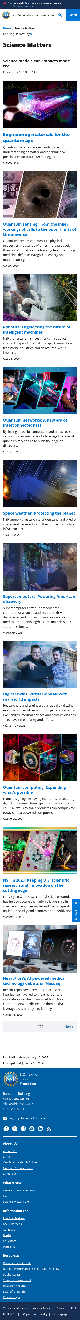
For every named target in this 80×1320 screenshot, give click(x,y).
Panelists (9, 1246)
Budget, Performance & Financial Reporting (31, 1269)
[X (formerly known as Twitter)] (15, 1129)
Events (7, 1196)
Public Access (12, 1274)
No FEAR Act (10, 1314)
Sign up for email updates (28, 1118)
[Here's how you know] (40, 4)
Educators (9, 1241)
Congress (9, 1229)
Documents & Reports (17, 1263)
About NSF (10, 1151)
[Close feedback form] (76, 903)
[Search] (60, 15)
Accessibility (40, 1314)
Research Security (14, 1286)
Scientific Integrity (14, 1291)
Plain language (60, 1314)
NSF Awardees (12, 1224)
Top (73, 1042)
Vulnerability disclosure (15, 1308)
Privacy (60, 1308)
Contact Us (10, 1174)
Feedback (76, 914)
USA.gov (25, 1314)
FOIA (70, 1308)
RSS (32, 34)
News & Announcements (19, 1190)
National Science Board (18, 1168)
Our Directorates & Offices (20, 1162)
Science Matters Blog (16, 1201)
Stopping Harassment (17, 1280)
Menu (73, 15)
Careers (8, 1157)
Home (7, 28)
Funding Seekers (14, 1218)
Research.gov (11, 1297)
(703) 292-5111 (13, 1109)
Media (7, 1235)
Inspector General (42, 1308)
